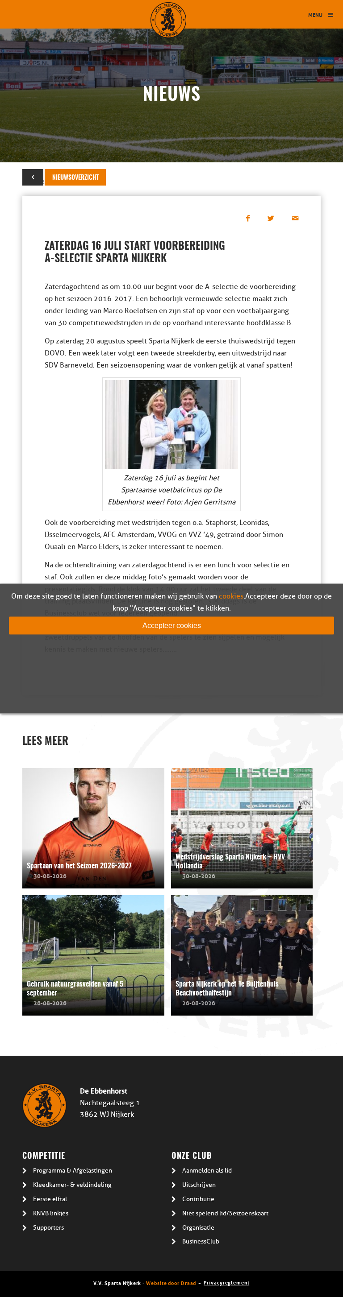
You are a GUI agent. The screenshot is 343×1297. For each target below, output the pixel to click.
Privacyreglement (226, 1282)
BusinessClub (200, 1241)
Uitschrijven (199, 1185)
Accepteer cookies (171, 625)
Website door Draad (171, 1282)
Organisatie (198, 1227)
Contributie (198, 1199)
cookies (231, 596)
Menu (315, 14)
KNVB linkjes (50, 1213)
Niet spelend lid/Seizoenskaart (225, 1213)
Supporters (48, 1227)
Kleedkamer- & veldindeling (72, 1185)
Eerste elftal (50, 1199)
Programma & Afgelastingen (72, 1170)
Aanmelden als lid (207, 1170)
